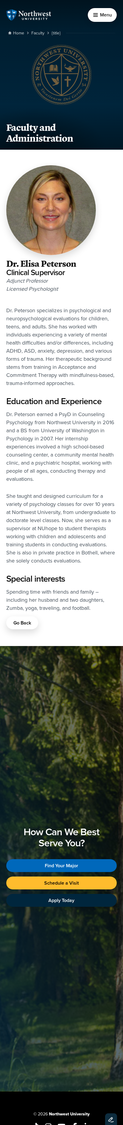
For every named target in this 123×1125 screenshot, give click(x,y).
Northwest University (69, 1114)
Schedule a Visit (61, 883)
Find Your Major (61, 865)
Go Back (22, 622)
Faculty (37, 33)
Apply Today (61, 900)
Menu (106, 14)
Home (18, 33)
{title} (56, 33)
